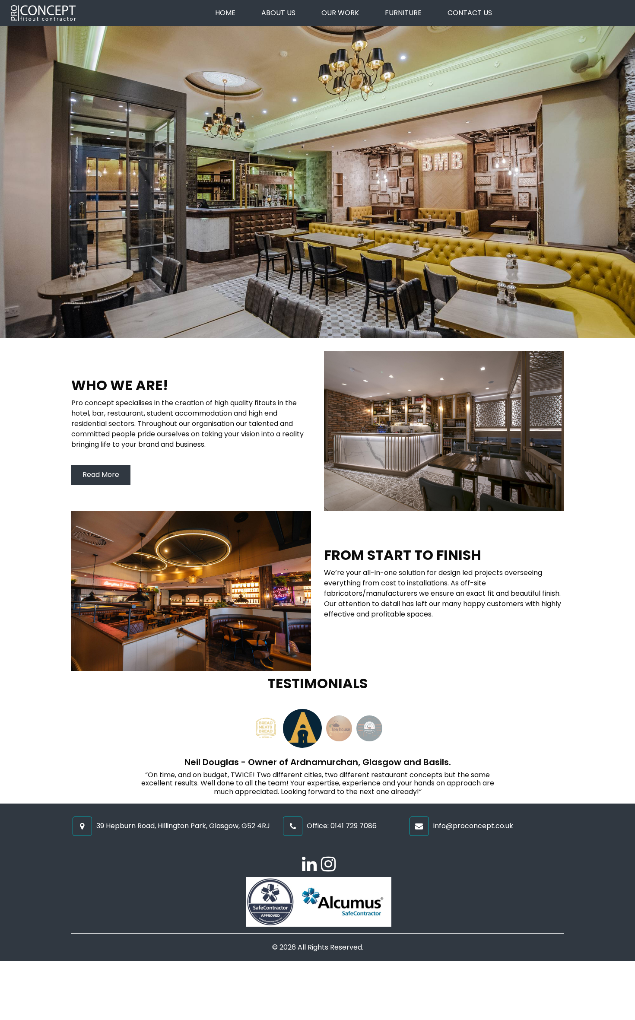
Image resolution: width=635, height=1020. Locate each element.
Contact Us (470, 13)
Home (225, 13)
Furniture (403, 13)
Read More (101, 475)
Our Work (340, 13)
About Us (278, 13)
